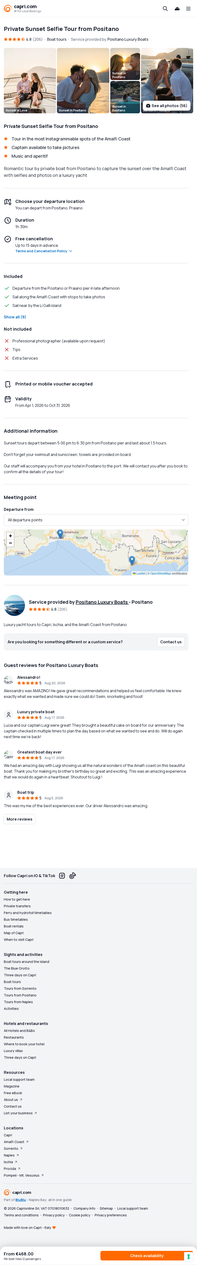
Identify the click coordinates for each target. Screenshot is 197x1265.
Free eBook (13, 1093)
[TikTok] (72, 876)
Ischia (8, 1162)
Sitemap (106, 1208)
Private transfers (17, 906)
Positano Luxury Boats (102, 602)
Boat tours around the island (26, 961)
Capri (8, 1135)
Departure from (19, 509)
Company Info (84, 1208)
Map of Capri (14, 933)
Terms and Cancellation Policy (41, 251)
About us (11, 1099)
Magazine (11, 1086)
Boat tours (12, 981)
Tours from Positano (20, 995)
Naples (9, 1155)
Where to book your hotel (24, 1044)
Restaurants (14, 1037)
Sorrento (11, 1148)
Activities (11, 1008)
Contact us (13, 1106)
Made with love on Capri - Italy (27, 1227)
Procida (10, 1168)
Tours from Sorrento (20, 988)
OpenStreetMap (160, 573)
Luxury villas (13, 1050)
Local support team (19, 1079)
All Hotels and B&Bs (19, 1030)
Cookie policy (79, 1215)
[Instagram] (62, 876)
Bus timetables (16, 919)
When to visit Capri (18, 939)
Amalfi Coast (14, 1141)
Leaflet (140, 573)
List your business (18, 1113)
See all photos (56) (169, 105)
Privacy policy (54, 1215)
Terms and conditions (21, 1215)
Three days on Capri (20, 975)
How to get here (17, 899)
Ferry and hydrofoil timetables (28, 912)
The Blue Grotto (17, 968)
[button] (60, 534)
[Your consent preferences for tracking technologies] (188, 1256)
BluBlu (20, 1199)
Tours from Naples (18, 1002)
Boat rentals (14, 926)
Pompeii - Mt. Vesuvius (21, 1175)
